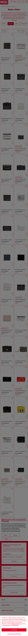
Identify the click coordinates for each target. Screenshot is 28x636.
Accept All (14, 629)
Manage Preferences (16, 623)
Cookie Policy (15, 625)
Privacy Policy (6, 625)
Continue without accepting (14, 633)
